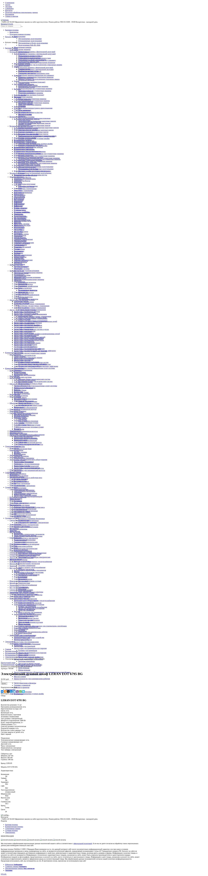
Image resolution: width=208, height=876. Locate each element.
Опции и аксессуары (17, 485)
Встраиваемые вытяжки (23, 140)
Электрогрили (19, 259)
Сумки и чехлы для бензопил (29, 620)
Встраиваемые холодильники (25, 167)
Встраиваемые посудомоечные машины (28, 157)
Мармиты (21, 116)
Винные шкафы (20, 107)
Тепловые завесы (20, 397)
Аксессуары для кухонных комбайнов (28, 325)
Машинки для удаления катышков (27, 277)
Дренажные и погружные (27, 575)
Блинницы (18, 188)
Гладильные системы (21, 269)
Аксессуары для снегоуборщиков (26, 601)
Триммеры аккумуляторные (28, 520)
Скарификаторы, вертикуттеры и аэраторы (25, 554)
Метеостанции (15, 378)
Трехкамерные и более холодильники (33, 43)
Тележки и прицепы (21, 687)
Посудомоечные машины (23, 97)
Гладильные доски (21, 267)
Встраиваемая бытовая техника (21, 126)
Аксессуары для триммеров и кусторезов (30, 648)
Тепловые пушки (20, 399)
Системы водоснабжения (27, 585)
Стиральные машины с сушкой (29, 71)
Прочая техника (20, 237)
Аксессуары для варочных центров (27, 312)
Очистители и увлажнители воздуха (24, 431)
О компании (9, 3)
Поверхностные (24, 583)
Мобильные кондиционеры (24, 358)
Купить (4, 683)
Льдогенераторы (20, 216)
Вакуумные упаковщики (23, 191)
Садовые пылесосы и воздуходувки (23, 556)
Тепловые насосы (16, 433)
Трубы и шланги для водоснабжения (31, 567)
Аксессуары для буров (22, 597)
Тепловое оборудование (23, 112)
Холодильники (19, 36)
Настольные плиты (21, 231)
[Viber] (17, 691)
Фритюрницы (19, 251)
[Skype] (23, 691)
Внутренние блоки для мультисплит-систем (35, 381)
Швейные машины (21, 298)
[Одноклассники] (5, 691)
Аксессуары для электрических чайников (29, 349)
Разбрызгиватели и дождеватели (26, 538)
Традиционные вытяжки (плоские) (31, 82)
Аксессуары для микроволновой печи (28, 327)
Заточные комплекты (26, 661)
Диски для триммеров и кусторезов (32, 653)
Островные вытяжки (26, 93)
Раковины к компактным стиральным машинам (35, 77)
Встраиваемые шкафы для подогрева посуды (30, 175)
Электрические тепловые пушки (31, 427)
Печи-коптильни (24, 120)
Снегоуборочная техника (19, 489)
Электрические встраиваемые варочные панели (37, 121)
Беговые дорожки (20, 452)
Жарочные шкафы (25, 114)
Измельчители (19, 198)
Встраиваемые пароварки (23, 155)
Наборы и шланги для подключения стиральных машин (40, 65)
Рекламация (9, 14)
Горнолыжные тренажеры (23, 462)
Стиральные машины (22, 49)
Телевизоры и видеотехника (20, 643)
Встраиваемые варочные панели (26, 128)
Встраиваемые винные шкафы (25, 138)
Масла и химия (20, 677)
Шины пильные (24, 670)
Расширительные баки (22, 449)
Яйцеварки (18, 263)
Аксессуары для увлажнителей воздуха (29, 470)
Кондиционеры (15, 354)
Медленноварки (20, 218)
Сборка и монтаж (11, 16)
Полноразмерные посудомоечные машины (35, 89)
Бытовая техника (12, 30)
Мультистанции (15, 472)
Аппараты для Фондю (22, 181)
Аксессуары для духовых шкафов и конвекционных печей (37, 334)
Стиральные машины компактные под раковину (36, 75)
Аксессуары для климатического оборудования (28, 460)
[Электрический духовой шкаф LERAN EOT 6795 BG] (21, 665)
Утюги (16, 296)
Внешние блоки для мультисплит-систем (33, 362)
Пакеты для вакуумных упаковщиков (32, 319)
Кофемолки (18, 206)
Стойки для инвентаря (18, 479)
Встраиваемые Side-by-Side (28, 169)
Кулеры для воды (20, 208)
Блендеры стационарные (27, 189)
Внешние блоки (20, 390)
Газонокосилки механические (25, 549)
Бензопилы (18, 501)
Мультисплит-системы (23, 377)
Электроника (10, 690)
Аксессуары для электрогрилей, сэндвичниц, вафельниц (35, 351)
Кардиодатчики (20, 488)
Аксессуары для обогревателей (25, 440)
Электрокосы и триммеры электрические (34, 557)
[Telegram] (14, 691)
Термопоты (18, 247)
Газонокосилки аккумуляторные (26, 544)
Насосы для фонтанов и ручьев (30, 622)
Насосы (17, 571)
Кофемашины (19, 204)
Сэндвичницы (19, 245)
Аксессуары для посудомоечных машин (30, 353)
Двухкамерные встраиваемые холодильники (35, 167)
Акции (7, 5)
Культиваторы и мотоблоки (20, 526)
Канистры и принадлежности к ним (27, 628)
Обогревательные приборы (20, 384)
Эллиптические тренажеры (24, 458)
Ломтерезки (18, 214)
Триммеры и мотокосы (22, 517)
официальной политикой (82, 843)
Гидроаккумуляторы (25, 573)
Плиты (16, 81)
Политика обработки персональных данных (21, 12)
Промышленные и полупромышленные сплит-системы (35, 386)
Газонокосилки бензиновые (24, 507)
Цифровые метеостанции (23, 382)
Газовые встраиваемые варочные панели (34, 123)
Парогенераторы (20, 276)
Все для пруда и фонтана (19, 550)
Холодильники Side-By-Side (29, 45)
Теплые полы (19, 407)
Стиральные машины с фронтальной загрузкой (36, 52)
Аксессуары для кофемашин (24, 323)
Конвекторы (18, 392)
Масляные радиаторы (22, 394)
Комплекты (14, 32)
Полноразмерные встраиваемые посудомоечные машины (41, 154)
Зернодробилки (15, 524)
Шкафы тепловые (24, 124)
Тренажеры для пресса (18, 474)
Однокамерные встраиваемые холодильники (34, 173)
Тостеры (17, 249)
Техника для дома (16, 265)
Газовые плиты (23, 83)
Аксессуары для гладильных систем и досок (30, 317)
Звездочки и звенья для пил (29, 664)
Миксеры (17, 222)
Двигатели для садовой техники (21, 558)
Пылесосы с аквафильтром (28, 295)
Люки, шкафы (19, 423)
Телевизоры (18, 645)
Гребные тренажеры (22, 483)
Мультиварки (19, 228)
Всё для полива (16, 568)
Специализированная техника (21, 552)
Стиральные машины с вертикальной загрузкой (37, 54)
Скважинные (23, 587)
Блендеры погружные (26, 184)
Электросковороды (21, 261)
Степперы (17, 464)
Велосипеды (14, 448)
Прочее (16, 634)
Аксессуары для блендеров (24, 302)
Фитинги (17, 429)
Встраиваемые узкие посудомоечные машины (36, 156)
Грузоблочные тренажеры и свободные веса (26, 478)
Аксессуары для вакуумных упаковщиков (29, 304)
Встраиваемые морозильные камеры (27, 153)
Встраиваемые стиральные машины (27, 165)
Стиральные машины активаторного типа (33, 73)
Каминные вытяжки (25, 91)
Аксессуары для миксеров (23, 329)
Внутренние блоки (21, 374)
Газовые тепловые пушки (28, 423)
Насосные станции (25, 579)
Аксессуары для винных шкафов (26, 313)
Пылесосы (18, 288)
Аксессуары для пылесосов (25, 355)
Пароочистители (20, 278)
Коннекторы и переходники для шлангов (29, 534)
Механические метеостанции (25, 380)
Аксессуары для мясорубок (24, 333)
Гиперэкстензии (15, 470)
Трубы (16, 427)
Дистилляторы (19, 196)
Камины (17, 390)
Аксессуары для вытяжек (23, 315)
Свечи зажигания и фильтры (25, 683)
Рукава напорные (20, 540)
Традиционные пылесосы (27, 290)
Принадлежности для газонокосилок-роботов (32, 679)
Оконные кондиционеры (23, 370)
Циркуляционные (25, 633)
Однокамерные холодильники (30, 41)
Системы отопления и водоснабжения (24, 413)
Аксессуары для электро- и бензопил (27, 614)
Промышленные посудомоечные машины (34, 91)
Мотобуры (14, 583)
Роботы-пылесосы (25, 297)
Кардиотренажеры (16, 450)
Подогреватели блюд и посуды (29, 122)
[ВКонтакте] (2, 691)
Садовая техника (12, 518)
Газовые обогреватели (22, 386)
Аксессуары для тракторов (24, 646)
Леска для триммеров (26, 610)
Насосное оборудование (18, 560)
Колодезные (22, 577)
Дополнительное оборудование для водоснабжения (33, 561)
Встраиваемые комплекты (23, 148)
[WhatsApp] (20, 691)
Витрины (17, 108)
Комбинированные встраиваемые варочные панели (38, 128)
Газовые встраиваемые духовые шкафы (32, 146)
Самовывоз (9, 8)
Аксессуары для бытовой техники (22, 300)
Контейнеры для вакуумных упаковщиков (34, 316)
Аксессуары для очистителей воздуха (28, 442)
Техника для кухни (17, 177)
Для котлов (22, 419)
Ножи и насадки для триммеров (30, 612)
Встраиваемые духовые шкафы (25, 142)
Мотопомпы (14, 564)
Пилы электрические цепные (25, 503)
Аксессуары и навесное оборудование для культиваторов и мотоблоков (40, 626)
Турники (13, 514)
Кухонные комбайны (21, 212)
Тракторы (13, 566)
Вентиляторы (15, 376)
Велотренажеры (20, 454)
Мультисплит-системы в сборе (30, 384)
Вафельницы (18, 194)
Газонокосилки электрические (25, 509)
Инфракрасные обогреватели (25, 407)
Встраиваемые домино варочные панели (34, 125)
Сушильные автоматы (22, 110)
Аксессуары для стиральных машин (27, 343)
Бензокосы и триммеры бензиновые (31, 519)
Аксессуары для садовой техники (22, 593)
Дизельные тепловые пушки (28, 403)
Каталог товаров (11, 37)
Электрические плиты (26, 87)
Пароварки (18, 233)
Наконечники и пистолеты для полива (28, 536)
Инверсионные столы (22, 466)
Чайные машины (20, 257)
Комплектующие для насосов (29, 563)
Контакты (8, 10)
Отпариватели (19, 274)
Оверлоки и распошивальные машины (29, 279)
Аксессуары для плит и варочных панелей (29, 337)
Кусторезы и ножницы (18, 497)
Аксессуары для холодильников (25, 347)
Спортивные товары (12, 446)
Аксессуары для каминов (23, 437)
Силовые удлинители (22, 685)
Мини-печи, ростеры (21, 224)
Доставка (8, 6)
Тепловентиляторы (21, 396)
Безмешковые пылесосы (27, 282)
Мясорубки (18, 230)
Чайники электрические (23, 255)
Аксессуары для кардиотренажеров (28, 496)
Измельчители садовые (18, 544)
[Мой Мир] (11, 691)
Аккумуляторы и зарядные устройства (28, 595)
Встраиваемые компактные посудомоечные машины (37, 163)
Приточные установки (18, 411)
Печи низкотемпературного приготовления (35, 108)
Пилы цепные (15, 499)
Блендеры (17, 185)
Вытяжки (17, 76)
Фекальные (22, 589)
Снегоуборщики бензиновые (24, 491)
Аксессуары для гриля (22, 319)
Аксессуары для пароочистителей (26, 335)
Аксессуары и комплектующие (25, 495)
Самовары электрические (23, 239)
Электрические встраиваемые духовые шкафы (35, 144)
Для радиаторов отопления (28, 421)
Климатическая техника (14, 353)
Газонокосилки (15, 505)
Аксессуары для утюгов (23, 345)
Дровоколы (14, 585)
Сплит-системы (19, 356)
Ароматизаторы (15, 431)
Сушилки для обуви (21, 294)
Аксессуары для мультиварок (24, 331)
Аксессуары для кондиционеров (26, 464)
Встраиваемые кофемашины (24, 149)
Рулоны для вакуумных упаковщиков (32, 310)
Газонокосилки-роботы (23, 546)
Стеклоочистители (21, 292)
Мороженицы (19, 226)
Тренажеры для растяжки (19, 476)
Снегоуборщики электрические (26, 525)
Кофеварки (18, 202)
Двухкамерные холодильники (30, 39)
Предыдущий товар (8, 663)
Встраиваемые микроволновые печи (27, 151)
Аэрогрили (18, 183)
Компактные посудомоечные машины (32, 99)
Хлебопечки (18, 253)
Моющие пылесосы (25, 284)
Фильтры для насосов (26, 569)
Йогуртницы (18, 200)
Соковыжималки (20, 241)
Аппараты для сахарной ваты (25, 179)
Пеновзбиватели (20, 235)
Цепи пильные (23, 668)
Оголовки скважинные (26, 565)
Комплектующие (20, 417)
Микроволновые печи (22, 221)
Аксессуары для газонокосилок (26, 642)
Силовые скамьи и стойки (19, 481)
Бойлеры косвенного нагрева (24, 415)
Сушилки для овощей (22, 247)
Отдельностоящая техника (20, 34)
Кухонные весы (19, 210)
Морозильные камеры (22, 47)
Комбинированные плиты (27, 85)
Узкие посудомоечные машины (29, 105)
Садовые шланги (20, 542)
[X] (8, 691)
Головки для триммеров (27, 650)
